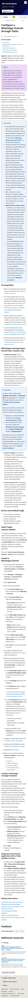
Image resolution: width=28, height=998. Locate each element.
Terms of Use (20, 993)
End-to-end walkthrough (8, 48)
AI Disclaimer (4, 989)
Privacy (10, 991)
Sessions (9, 761)
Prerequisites (5, 42)
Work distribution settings (17, 746)
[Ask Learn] (22, 20)
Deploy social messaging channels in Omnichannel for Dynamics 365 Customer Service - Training (12, 948)
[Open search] (20, 17)
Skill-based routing (6, 909)
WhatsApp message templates (15, 427)
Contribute (4, 991)
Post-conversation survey (14, 696)
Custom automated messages (16, 692)
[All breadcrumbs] (2, 20)
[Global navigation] (1, 17)
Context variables (12, 765)
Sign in (25, 17)
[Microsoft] (14, 17)
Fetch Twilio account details (9, 50)
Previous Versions (14, 989)
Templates (4, 913)
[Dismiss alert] (25, 2)
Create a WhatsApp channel (9, 52)
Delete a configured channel (9, 915)
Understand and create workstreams (12, 902)
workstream (20, 653)
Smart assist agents (13, 767)
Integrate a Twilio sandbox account (16, 324)
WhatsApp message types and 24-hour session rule (12, 45)
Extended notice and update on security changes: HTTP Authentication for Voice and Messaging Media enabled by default (14, 308)
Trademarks (4, 996)
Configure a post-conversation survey (12, 906)
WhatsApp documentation (12, 385)
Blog (22, 989)
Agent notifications (12, 763)
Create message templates (9, 911)
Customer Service (10, 20)
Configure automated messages (10, 904)
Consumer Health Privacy (7, 993)
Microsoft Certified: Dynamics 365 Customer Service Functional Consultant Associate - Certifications (13, 960)
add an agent (15, 750)
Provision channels (9, 293)
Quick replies (11, 770)
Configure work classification (14, 741)
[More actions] (25, 20)
